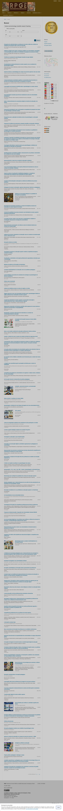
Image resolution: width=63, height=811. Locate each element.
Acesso (59, 0)
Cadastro (55, 0)
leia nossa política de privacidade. (32, 808)
